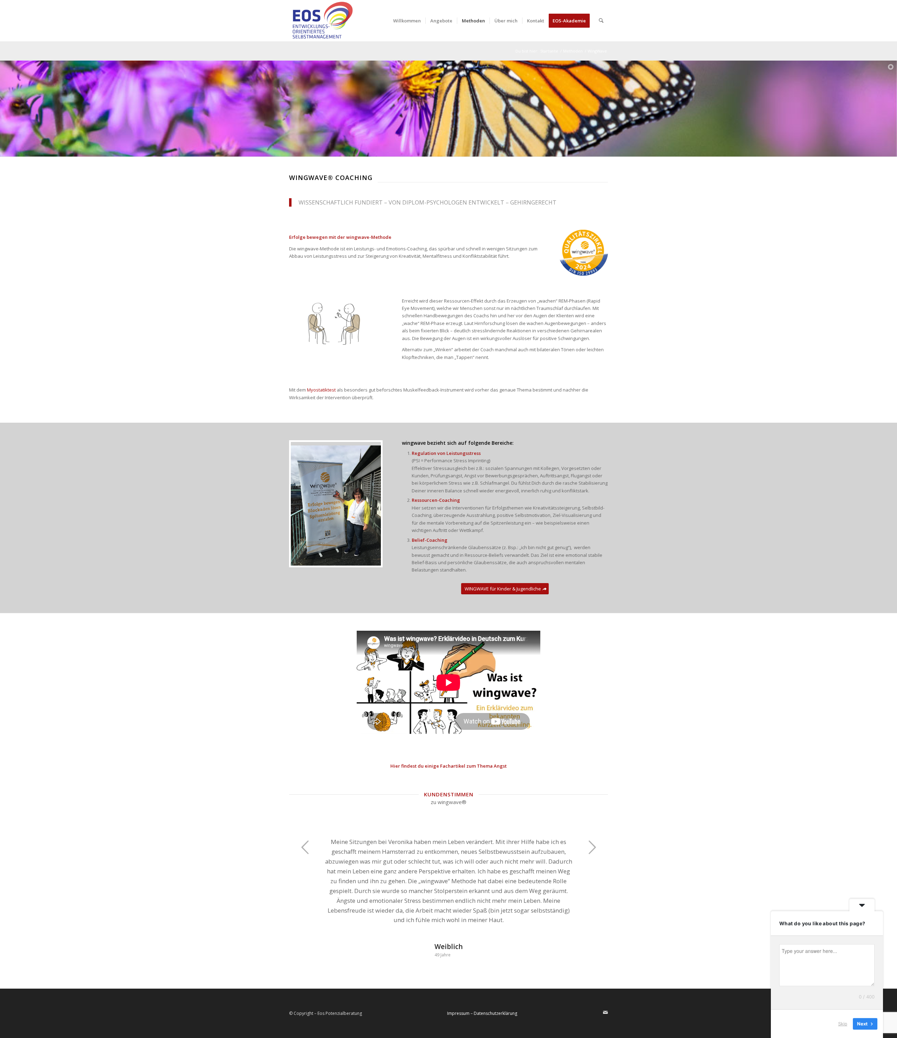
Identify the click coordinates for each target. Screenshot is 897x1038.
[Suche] (601, 20)
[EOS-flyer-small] (322, 20)
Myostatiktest (321, 390)
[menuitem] (407, 20)
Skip (842, 1023)
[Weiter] (592, 847)
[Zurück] (304, 847)
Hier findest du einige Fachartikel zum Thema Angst (448, 766)
